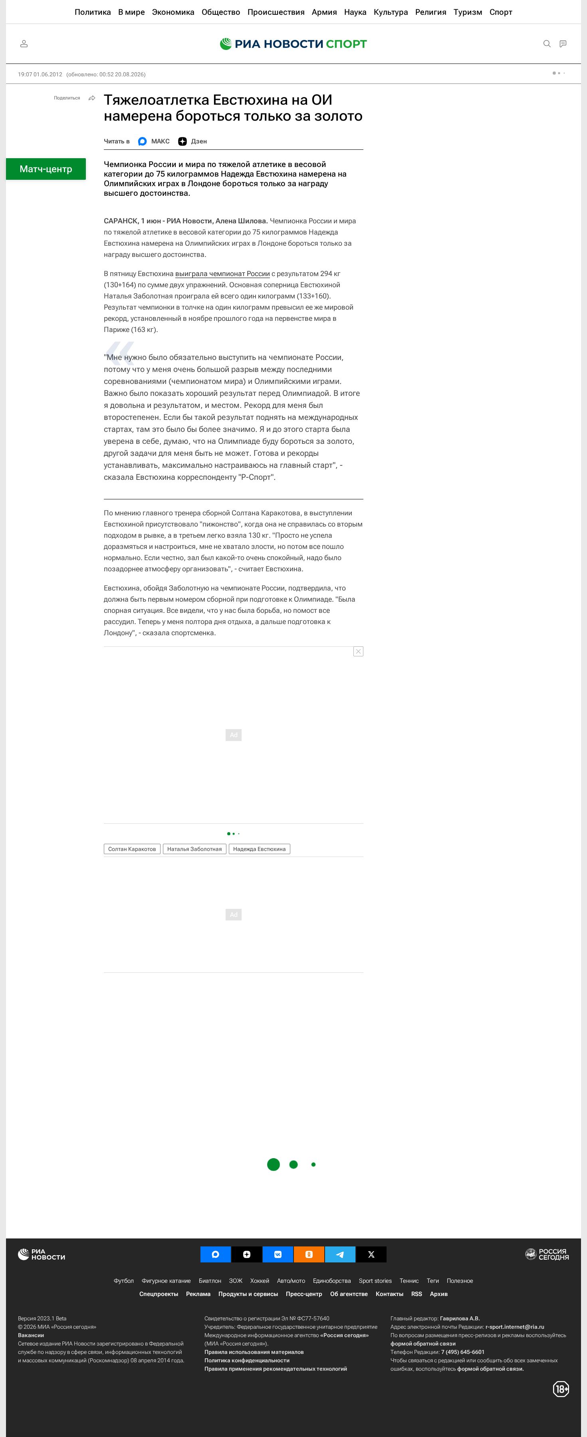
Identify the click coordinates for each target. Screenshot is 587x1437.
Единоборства (332, 1280)
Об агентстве (349, 1294)
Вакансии (31, 1335)
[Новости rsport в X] (371, 1254)
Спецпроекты (158, 1294)
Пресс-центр (304, 1294)
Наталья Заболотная (194, 849)
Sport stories (375, 1280)
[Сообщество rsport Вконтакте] (278, 1254)
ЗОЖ (235, 1280)
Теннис (409, 1280)
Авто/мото (291, 1280)
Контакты (389, 1294)
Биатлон (210, 1280)
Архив (439, 1294)
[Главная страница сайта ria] (266, 44)
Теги (433, 1280)
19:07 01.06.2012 (40, 74)
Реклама (198, 1294)
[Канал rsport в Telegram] (340, 1254)
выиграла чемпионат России (222, 273)
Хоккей (259, 1280)
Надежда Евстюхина (259, 849)
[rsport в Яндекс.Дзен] (247, 1254)
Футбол (124, 1280)
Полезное (460, 1280)
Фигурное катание (166, 1280)
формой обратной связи (423, 1343)
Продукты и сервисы (248, 1294)
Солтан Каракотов (132, 849)
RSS (416, 1294)
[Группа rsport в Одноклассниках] (309, 1254)
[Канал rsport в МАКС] (215, 1254)
